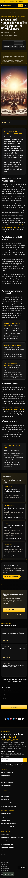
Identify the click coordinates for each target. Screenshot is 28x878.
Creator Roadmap (5, 775)
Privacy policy (4, 866)
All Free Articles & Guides (8, 827)
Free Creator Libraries (7, 782)
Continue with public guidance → (13, 517)
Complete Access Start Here (8, 844)
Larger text (6, 46)
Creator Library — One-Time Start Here (11, 841)
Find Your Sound (5, 793)
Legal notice (4, 875)
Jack (6, 6)
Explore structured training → (12, 538)
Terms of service (5, 868)
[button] (1, 584)
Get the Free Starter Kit (14, 615)
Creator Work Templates (7, 847)
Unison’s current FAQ (16, 407)
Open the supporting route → (12, 556)
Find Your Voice (5, 796)
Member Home (5, 834)
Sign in (3, 854)
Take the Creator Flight (7, 772)
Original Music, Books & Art (8, 823)
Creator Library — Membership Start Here (12, 837)
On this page (6, 122)
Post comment (14, 707)
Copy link (22, 46)
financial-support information (14, 409)
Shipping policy (4, 870)
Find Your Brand (5, 799)
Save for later (14, 46)
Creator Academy (5, 779)
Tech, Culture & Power (7, 817)
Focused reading (18, 43)
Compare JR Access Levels (8, 806)
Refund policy (4, 864)
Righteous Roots (5, 820)
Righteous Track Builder (7, 803)
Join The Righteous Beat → (14, 610)
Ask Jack (20, 5)
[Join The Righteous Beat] (25, 760)
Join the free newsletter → (11, 576)
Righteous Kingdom (6, 813)
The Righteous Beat (6, 785)
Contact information (5, 872)
